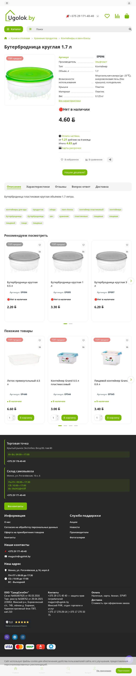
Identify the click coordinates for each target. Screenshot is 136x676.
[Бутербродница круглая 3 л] (111, 259)
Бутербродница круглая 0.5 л (22, 284)
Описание (14, 187)
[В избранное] (39, 245)
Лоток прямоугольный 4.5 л (23, 382)
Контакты (10, 537)
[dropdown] (7, 3)
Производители (79, 532)
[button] (5, 280)
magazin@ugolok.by (19, 556)
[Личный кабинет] (129, 3)
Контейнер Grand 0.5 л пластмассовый (65, 382)
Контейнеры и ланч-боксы (75, 38)
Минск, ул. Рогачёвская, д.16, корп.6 (28, 570)
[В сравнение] (39, 251)
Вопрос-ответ (81, 187)
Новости (75, 527)
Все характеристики (70, 100)
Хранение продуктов (45, 38)
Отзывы (60, 187)
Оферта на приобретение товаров (24, 532)
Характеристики (38, 187)
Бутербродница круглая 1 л (67, 284)
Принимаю (124, 670)
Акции (73, 522)
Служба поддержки (85, 516)
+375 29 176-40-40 (16, 461)
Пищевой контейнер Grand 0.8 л (111, 382)
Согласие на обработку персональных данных (31, 527)
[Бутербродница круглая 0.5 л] (24, 259)
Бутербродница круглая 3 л (110, 284)
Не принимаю (104, 670)
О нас (7, 522)
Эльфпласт (101, 61)
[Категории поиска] (30, 29)
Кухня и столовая (20, 38)
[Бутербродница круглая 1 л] (68, 259)
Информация (14, 516)
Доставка (102, 187)
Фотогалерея (77, 537)
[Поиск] (130, 29)
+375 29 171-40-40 (82, 16)
